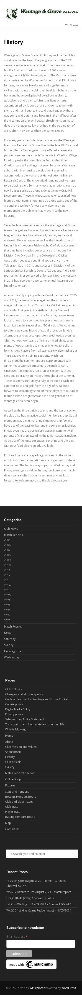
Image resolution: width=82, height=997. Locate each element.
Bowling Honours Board (20, 797)
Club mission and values (20, 747)
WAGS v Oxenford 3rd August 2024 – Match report (38, 892)
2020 (7, 595)
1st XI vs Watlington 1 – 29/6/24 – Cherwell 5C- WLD (39, 904)
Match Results (13, 626)
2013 (7, 580)
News (7, 633)
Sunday (8, 645)
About (9, 742)
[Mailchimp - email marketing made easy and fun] (31, 968)
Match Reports (13, 535)
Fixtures (10, 785)
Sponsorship (13, 752)
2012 (7, 575)
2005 (7, 540)
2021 (7, 600)
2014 (7, 585)
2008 (7, 555)
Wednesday (11, 657)
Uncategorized (13, 651)
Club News (11, 529)
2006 (7, 545)
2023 (7, 610)
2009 (7, 560)
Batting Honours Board (20, 817)
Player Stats (12, 812)
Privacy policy (14, 714)
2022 (7, 605)
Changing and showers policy (24, 694)
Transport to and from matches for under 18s (34, 724)
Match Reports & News (19, 773)
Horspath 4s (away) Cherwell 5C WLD (30, 898)
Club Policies (13, 689)
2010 (7, 565)
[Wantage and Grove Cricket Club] (41, 19)
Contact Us (12, 829)
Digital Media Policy (17, 709)
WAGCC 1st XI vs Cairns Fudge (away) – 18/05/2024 (38, 910)
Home (9, 736)
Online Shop (13, 779)
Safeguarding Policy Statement (24, 719)
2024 (7, 615)
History (10, 757)
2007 (7, 550)
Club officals (13, 762)
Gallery (9, 767)
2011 (7, 570)
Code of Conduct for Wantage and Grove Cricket (36, 699)
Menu (74, 25)
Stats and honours (17, 792)
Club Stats (11, 807)
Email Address (17, 936)
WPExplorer (37, 988)
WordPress (69, 988)
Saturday (9, 639)
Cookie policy (14, 704)
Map (8, 823)
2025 (7, 620)
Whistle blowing (15, 729)
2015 (7, 590)
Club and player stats (19, 802)
